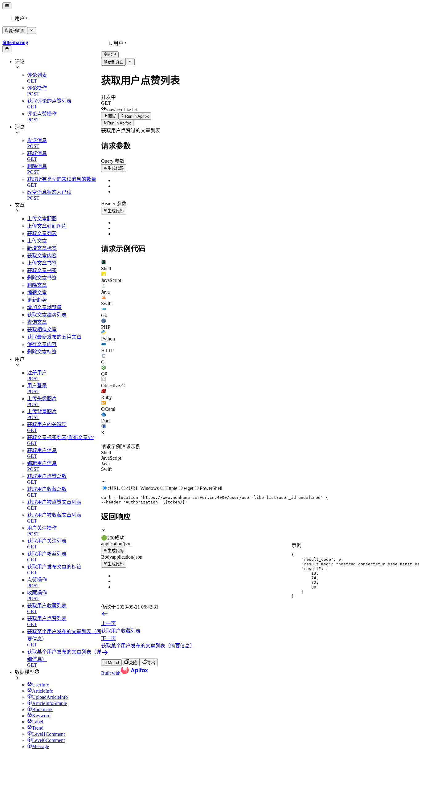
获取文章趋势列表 (47, 314)
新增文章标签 (42, 248)
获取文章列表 (42, 233)
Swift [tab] (106, 469)
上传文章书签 (42, 263)
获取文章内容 (42, 255)
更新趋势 (37, 300)
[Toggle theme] (6, 48)
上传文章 (37, 240)
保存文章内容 (42, 344)
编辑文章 (37, 292)
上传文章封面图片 (47, 226)
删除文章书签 (42, 277)
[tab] (260, 265)
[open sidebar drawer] (6, 5)
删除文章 (37, 285)
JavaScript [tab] (111, 458)
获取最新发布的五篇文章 (54, 337)
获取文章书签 (42, 270)
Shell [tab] (106, 452)
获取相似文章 (42, 329)
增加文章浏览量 (44, 307)
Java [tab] (105, 463)
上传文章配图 (42, 218)
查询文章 (37, 322)
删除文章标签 (42, 351)
